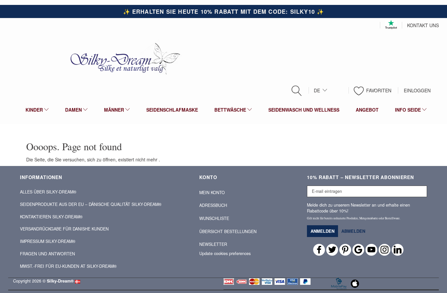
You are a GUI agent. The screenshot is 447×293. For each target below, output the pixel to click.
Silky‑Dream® (60, 281)
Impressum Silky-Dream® (47, 241)
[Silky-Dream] (122, 58)
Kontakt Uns (423, 25)
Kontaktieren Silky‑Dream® (51, 217)
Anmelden (322, 231)
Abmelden (353, 231)
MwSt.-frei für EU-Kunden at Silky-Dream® (68, 266)
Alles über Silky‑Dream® (48, 192)
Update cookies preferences (225, 253)
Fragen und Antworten (47, 254)
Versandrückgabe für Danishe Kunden (64, 229)
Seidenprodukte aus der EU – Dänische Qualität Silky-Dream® (90, 204)
